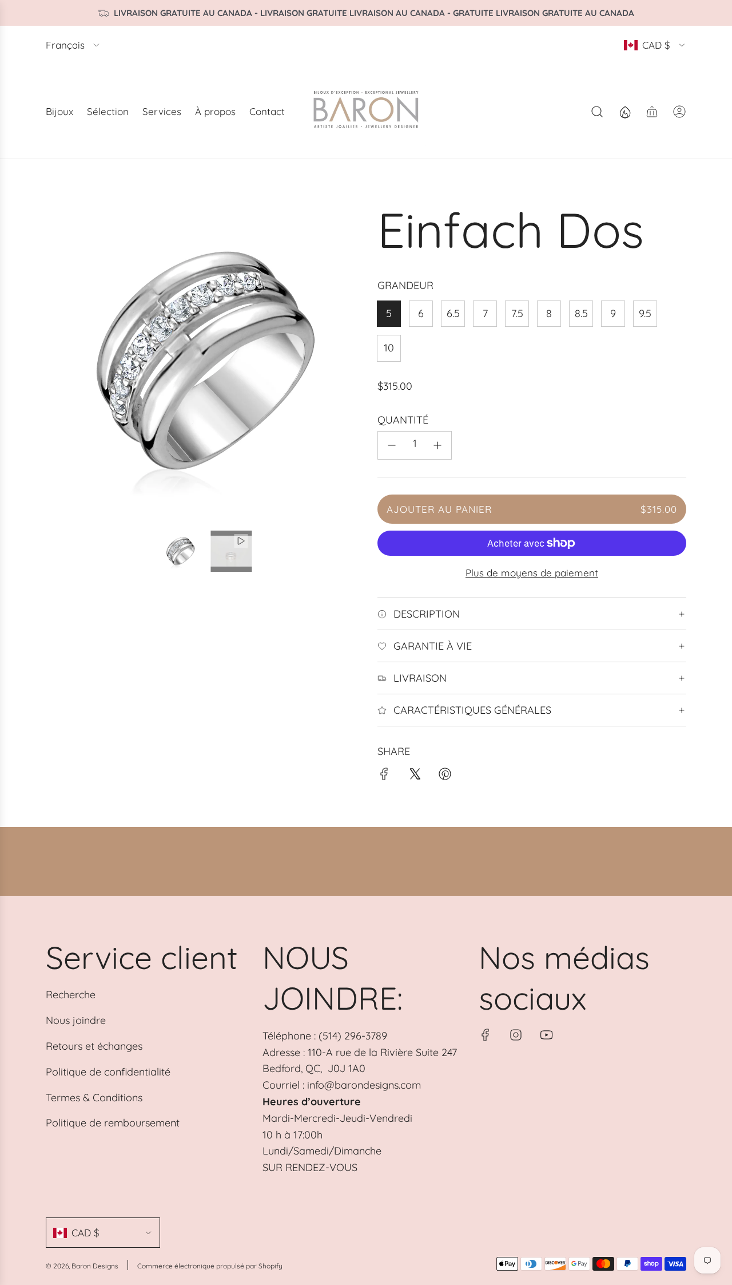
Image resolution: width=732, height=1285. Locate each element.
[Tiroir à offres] (624, 111)
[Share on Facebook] (384, 776)
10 (389, 347)
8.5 (581, 313)
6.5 (453, 313)
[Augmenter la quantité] (437, 445)
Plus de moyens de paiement (532, 573)
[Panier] (652, 111)
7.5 (517, 313)
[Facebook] (485, 1035)
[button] (58, 360)
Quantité (402, 419)
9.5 (645, 313)
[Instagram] (516, 1035)
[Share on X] (414, 776)
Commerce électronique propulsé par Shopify (210, 1266)
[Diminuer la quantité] (391, 445)
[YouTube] (546, 1035)
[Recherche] (597, 111)
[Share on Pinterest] (445, 776)
